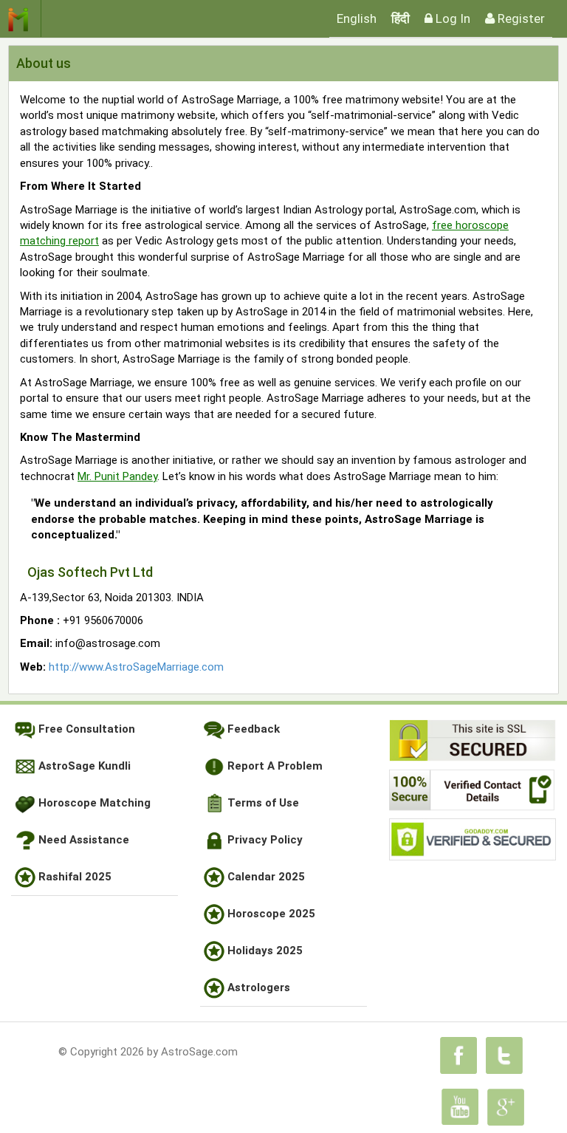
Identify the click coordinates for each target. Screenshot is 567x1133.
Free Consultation (85, 729)
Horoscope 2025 (269, 913)
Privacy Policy (263, 839)
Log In (451, 18)
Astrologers (257, 987)
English (357, 18)
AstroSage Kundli (83, 766)
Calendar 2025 (264, 876)
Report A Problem (273, 766)
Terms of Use (261, 802)
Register (520, 18)
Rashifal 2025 (73, 876)
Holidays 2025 (263, 950)
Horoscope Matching (93, 802)
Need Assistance (82, 839)
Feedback (252, 729)
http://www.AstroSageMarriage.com (136, 667)
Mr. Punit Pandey (117, 476)
